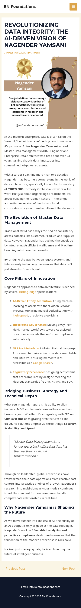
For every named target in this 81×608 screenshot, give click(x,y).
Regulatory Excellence (28, 372)
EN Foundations (20, 6)
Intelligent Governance (29, 324)
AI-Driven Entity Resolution (32, 301)
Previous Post (13, 568)
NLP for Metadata (26, 348)
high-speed (20, 315)
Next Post (70, 568)
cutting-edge (27, 292)
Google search (42, 363)
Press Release (15, 52)
